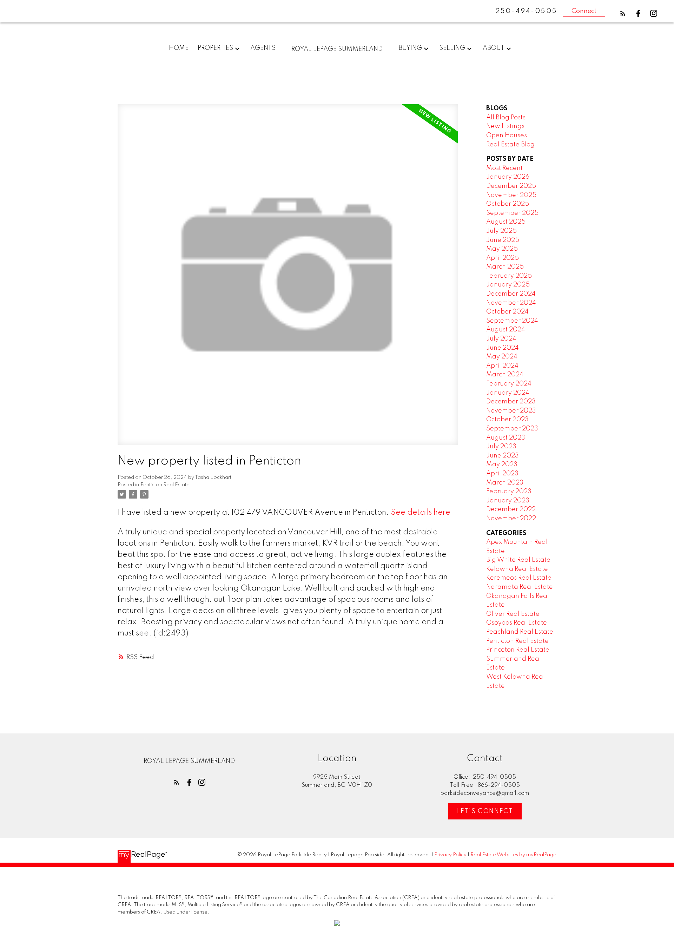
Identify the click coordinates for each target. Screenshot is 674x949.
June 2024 (502, 348)
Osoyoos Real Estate (516, 623)
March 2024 (504, 374)
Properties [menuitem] (215, 48)
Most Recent (504, 168)
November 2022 (511, 518)
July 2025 (501, 231)
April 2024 (502, 366)
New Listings (505, 126)
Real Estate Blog (510, 144)
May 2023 (501, 464)
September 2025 (512, 213)
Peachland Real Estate (519, 632)
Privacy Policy (450, 854)
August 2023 (505, 438)
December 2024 (511, 294)
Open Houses (506, 135)
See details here (420, 512)
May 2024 (501, 357)
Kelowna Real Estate (517, 569)
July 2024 (501, 339)
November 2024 (511, 303)
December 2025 (511, 186)
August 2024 (505, 330)
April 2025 (502, 258)
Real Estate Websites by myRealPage (513, 854)
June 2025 (502, 240)
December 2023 (511, 401)
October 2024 (507, 312)
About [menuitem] (493, 48)
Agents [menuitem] (263, 48)
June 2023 (502, 456)
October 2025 (507, 204)
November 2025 (511, 195)
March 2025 (505, 267)
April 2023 (502, 473)
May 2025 (502, 249)
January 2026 (507, 177)
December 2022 (511, 509)
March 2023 (504, 483)
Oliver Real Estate (513, 614)
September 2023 (512, 429)
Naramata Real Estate (519, 587)
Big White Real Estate (518, 560)
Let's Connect (485, 811)
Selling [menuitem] (452, 48)
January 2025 (508, 285)
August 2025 (506, 222)
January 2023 (507, 500)
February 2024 (508, 384)
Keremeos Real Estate (518, 578)
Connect (583, 11)
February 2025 (509, 276)
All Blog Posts (506, 117)
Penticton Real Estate (165, 484)
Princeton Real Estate (517, 650)
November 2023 (511, 411)
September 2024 (512, 321)
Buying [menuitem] (410, 48)
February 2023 (508, 491)
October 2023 (507, 419)
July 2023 (501, 446)
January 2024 (507, 393)
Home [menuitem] (179, 48)
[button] (622, 13)
